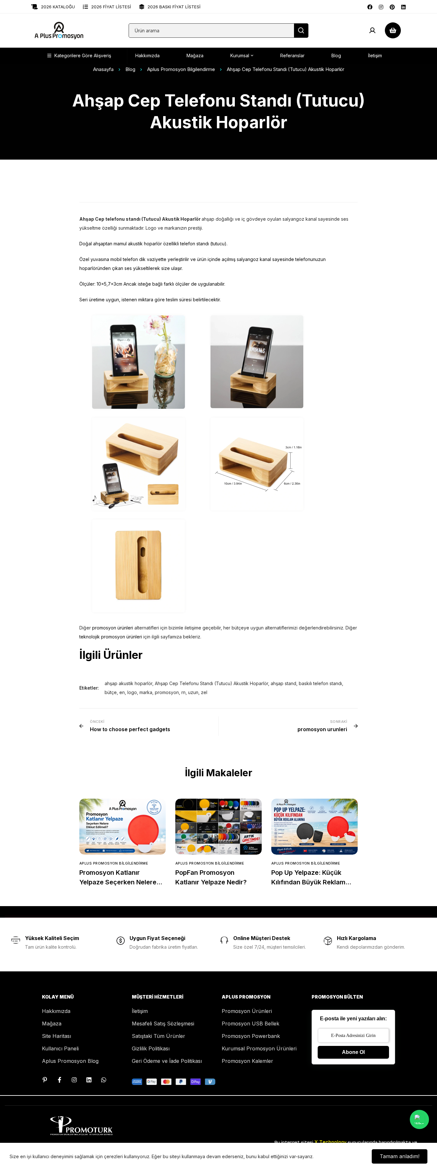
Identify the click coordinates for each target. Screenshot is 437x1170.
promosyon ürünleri (112, 627)
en (122, 692)
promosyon (167, 692)
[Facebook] (370, 6)
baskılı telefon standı (320, 683)
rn (183, 692)
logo (132, 692)
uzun (193, 692)
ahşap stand (283, 683)
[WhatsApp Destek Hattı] (104, 1080)
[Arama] (301, 30)
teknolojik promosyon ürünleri (110, 636)
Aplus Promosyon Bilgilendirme (181, 69)
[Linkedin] (403, 6)
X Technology (330, 1142)
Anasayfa (103, 69)
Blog (130, 69)
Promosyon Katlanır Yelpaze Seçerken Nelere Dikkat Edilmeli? (117, 882)
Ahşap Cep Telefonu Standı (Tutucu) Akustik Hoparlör (211, 683)
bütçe (111, 692)
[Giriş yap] (372, 30)
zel (204, 692)
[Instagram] (381, 6)
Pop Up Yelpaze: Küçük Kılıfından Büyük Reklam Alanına (308, 882)
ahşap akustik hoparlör (128, 683)
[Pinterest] (392, 6)
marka (145, 692)
